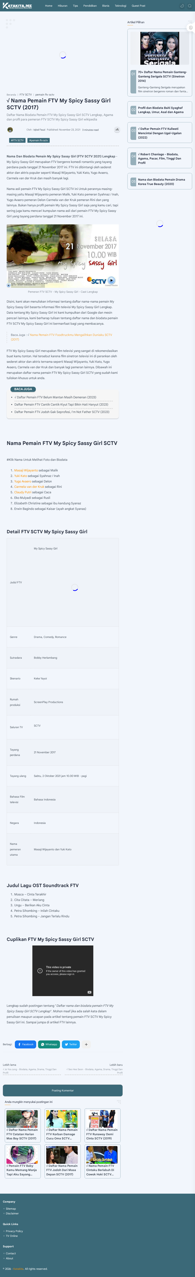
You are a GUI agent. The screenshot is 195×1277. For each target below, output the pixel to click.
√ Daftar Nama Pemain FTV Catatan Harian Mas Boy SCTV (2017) (22, 1134)
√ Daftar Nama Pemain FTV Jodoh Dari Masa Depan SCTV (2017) (62, 1170)
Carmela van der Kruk (29, 487)
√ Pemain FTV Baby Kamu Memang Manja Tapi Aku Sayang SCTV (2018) (21, 1170)
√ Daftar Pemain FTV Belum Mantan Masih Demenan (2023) (55, 397)
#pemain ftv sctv (38, 140)
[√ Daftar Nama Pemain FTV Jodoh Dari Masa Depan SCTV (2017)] (62, 1155)
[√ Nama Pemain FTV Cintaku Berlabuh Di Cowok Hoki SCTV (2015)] (101, 1155)
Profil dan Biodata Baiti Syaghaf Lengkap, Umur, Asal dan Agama (161, 110)
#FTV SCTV (17, 140)
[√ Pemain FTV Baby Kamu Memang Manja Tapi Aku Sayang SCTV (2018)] (22, 1155)
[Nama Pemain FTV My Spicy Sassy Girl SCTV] (63, 256)
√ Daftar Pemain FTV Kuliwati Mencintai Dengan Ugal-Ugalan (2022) (159, 133)
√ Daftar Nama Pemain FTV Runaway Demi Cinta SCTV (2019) (101, 1134)
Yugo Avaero (22, 481)
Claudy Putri (22, 492)
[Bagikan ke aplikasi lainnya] (86, 1044)
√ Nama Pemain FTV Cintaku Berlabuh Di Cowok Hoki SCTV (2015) (100, 1170)
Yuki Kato (20, 476)
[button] (182, 6)
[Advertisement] (83, 54)
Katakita (18, 1269)
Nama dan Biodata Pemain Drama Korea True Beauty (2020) (161, 182)
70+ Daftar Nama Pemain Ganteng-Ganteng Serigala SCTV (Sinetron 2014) (162, 76)
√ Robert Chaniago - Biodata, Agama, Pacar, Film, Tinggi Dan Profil (159, 158)
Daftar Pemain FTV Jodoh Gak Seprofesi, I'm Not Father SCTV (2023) (61, 412)
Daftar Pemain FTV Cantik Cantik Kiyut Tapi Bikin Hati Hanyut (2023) (61, 405)
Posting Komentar (63, 1090)
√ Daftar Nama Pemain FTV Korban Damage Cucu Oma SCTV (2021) (62, 1134)
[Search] (190, 6)
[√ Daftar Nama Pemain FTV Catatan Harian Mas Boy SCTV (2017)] (22, 1119)
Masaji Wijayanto (26, 470)
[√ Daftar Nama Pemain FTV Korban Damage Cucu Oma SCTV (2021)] (62, 1119)
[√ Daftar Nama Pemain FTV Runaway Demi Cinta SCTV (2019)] (101, 1119)
